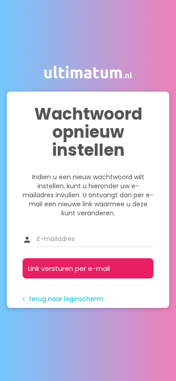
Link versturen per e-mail (69, 268)
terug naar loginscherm (63, 298)
